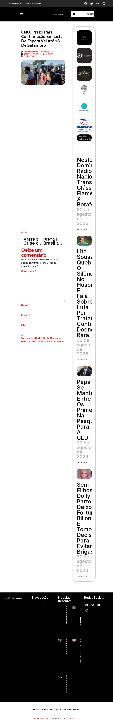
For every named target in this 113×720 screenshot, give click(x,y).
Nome (25, 305)
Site (23, 325)
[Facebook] (85, 3)
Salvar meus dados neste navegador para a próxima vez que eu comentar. (42, 340)
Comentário (28, 271)
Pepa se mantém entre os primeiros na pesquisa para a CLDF (89, 410)
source (24, 232)
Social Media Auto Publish (44, 718)
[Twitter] (91, 3)
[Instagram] (103, 3)
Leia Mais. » (82, 229)
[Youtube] (97, 3)
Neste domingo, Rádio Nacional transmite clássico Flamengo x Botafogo (90, 182)
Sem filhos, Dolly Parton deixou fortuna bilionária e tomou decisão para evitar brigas (89, 518)
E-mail (25, 315)
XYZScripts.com (72, 718)
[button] (21, 14)
